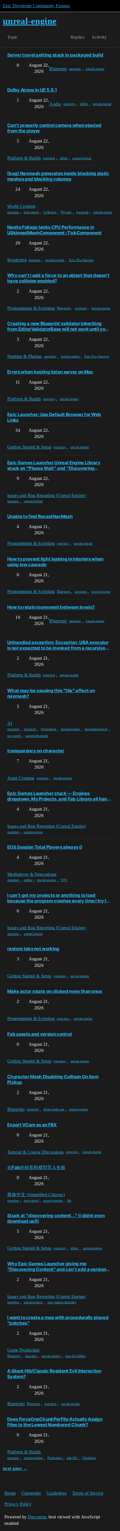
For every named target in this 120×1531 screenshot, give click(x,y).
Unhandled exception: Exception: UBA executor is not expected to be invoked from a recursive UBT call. (58, 645)
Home (10, 1493)
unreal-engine (94, 69)
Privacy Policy (17, 1504)
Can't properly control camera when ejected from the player (54, 128)
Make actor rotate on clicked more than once (54, 991)
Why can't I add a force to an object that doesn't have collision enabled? (58, 278)
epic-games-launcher (61, 1302)
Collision (49, 212)
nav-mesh (14, 736)
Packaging (54, 1458)
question (75, 69)
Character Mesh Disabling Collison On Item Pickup (53, 1079)
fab (69, 1201)
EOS (64, 880)
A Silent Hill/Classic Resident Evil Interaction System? (54, 1373)
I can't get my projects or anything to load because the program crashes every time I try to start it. (58, 898)
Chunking (89, 1458)
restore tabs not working (33, 948)
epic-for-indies (75, 1356)
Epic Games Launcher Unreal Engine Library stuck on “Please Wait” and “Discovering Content (53, 465)
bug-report (31, 212)
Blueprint (63, 308)
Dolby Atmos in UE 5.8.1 (32, 90)
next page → (15, 1468)
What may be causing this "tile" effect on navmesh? (51, 693)
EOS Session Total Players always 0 (44, 847)
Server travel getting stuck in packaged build (55, 55)
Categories (31, 1493)
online (28, 880)
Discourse (37, 1516)
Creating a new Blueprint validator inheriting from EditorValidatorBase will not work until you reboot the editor (57, 326)
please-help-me (53, 1109)
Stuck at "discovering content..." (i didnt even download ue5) (56, 1218)
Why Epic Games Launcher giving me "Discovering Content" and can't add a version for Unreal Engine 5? (56, 1266)
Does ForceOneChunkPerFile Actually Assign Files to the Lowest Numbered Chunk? (54, 1421)
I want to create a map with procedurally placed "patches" (58, 1320)
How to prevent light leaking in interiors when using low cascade (55, 561)
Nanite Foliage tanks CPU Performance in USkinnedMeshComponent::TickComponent (54, 229)
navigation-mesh (96, 729)
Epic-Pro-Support (81, 260)
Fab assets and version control (39, 1034)
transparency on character (35, 750)
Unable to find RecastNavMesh (40, 516)
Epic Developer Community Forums (36, 5)
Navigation (48, 729)
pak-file (72, 1458)
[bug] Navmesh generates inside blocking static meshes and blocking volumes (58, 176)
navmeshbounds (36, 736)
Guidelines (56, 1493)
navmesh (82, 212)
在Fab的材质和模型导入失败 (36, 1167)
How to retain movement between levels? (51, 607)
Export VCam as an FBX (32, 1125)
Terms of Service (88, 1493)
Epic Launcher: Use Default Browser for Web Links (54, 417)
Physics (66, 212)
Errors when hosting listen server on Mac (50, 372)
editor (84, 104)
